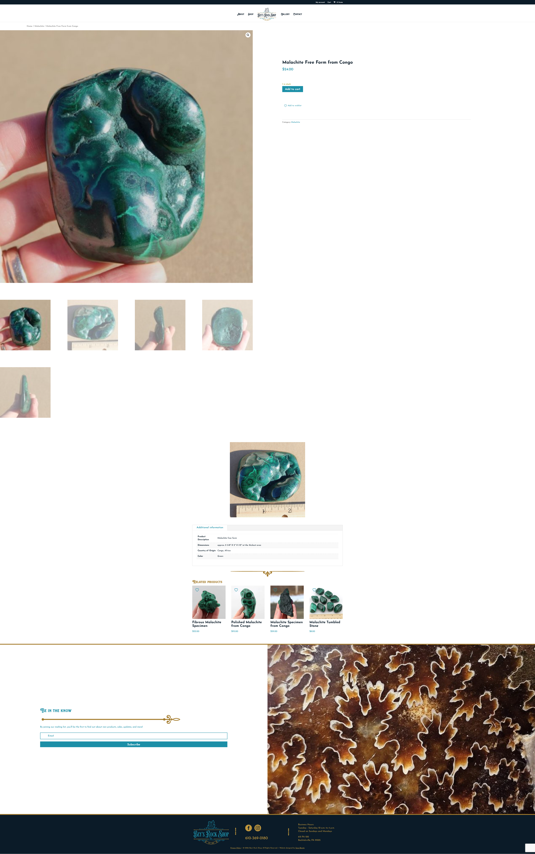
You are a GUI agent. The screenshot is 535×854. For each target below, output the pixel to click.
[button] (248, 34)
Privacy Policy (235, 848)
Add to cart (292, 89)
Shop (250, 14)
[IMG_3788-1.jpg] (267, 517)
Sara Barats (300, 848)
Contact (297, 14)
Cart (329, 2)
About (240, 14)
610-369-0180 (256, 838)
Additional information (210, 527)
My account (320, 2)
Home (29, 26)
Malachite (39, 26)
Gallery (285, 14)
